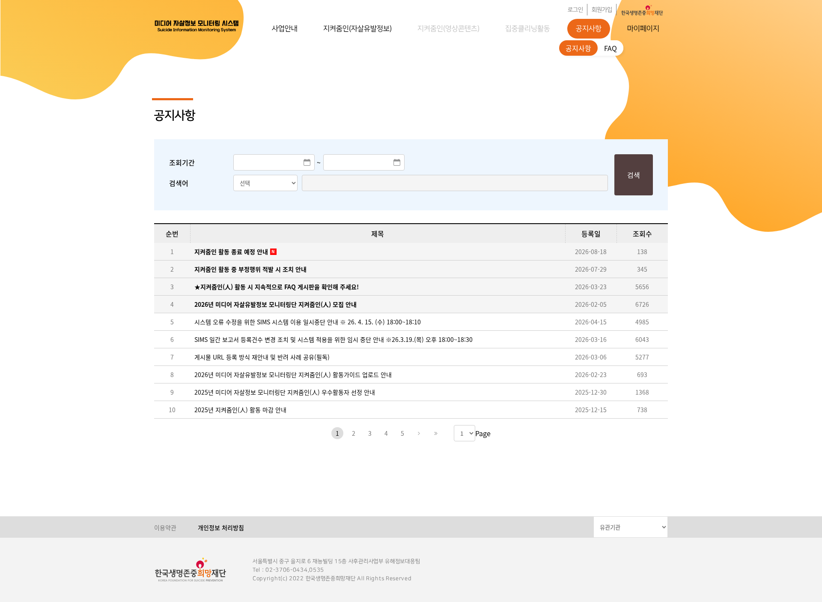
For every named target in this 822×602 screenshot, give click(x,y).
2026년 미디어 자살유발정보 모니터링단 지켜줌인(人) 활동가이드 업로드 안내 (293, 374)
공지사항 (589, 29)
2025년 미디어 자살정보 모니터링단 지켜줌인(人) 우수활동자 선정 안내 (284, 392)
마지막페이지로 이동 (435, 433)
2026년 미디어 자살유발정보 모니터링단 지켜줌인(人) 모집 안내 (275, 304)
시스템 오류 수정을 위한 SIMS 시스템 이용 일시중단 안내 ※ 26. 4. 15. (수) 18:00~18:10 (307, 321)
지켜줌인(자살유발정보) (357, 29)
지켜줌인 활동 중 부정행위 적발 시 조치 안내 (250, 269)
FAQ (610, 48)
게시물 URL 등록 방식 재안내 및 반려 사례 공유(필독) (262, 357)
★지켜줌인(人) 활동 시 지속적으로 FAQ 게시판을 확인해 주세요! (276, 286)
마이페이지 (643, 29)
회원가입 (602, 9)
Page (483, 433)
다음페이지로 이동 (419, 433)
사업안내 (285, 29)
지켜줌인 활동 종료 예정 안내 (231, 251)
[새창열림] (642, 9)
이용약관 (165, 527)
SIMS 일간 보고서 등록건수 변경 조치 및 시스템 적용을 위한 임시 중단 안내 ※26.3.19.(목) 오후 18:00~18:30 (333, 339)
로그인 (575, 9)
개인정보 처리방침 (221, 527)
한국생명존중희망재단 (197, 26)
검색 (633, 175)
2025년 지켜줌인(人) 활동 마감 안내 (240, 409)
